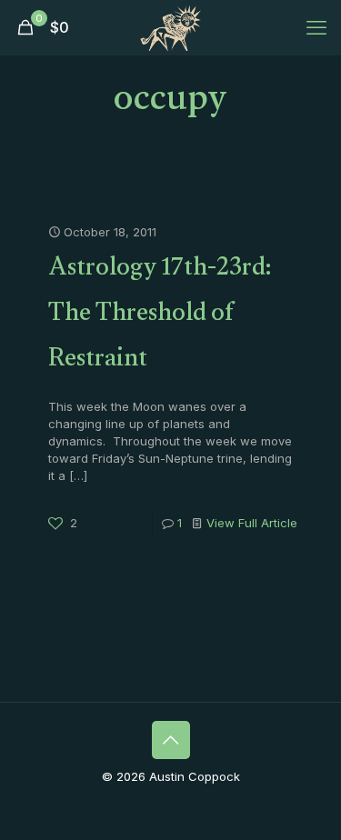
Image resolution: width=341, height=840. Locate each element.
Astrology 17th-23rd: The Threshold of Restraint (159, 316)
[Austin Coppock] (170, 27)
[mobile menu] (316, 27)
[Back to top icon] (171, 740)
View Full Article (251, 522)
